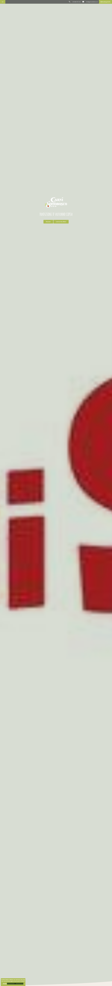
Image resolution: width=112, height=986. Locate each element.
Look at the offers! (61, 221)
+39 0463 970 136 (76, 2)
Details (5, 983)
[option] (56, 493)
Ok (15, 983)
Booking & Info (106, 2)
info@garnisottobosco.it (92, 2)
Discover (48, 221)
